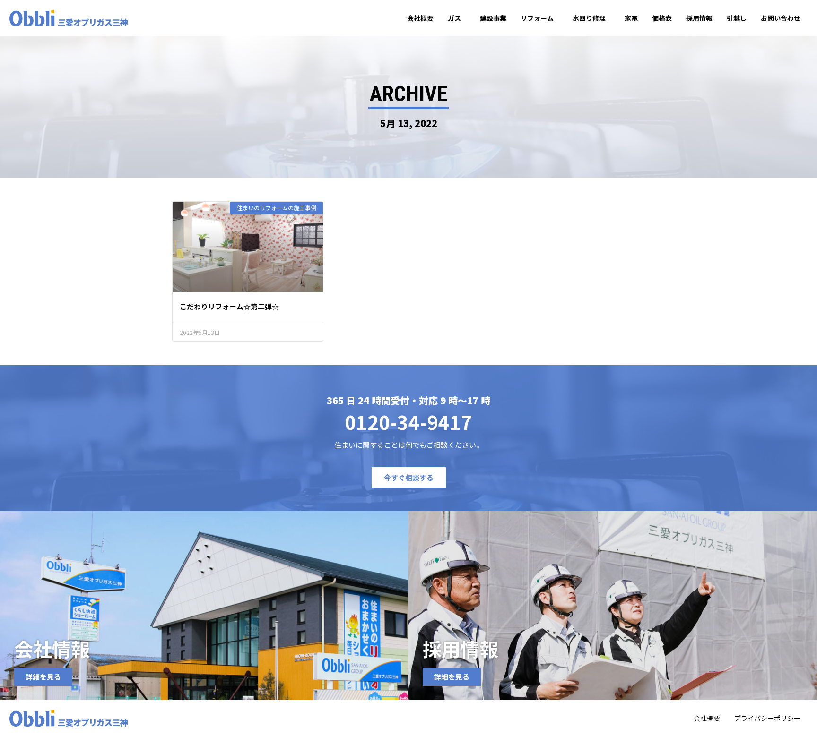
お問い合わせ (780, 18)
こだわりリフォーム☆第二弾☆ (229, 306)
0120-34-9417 (408, 422)
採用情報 (699, 18)
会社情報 (52, 648)
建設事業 (493, 18)
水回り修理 (589, 18)
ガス (454, 18)
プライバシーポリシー (767, 718)
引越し (737, 18)
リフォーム (537, 18)
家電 (631, 18)
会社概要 (420, 18)
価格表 (662, 18)
